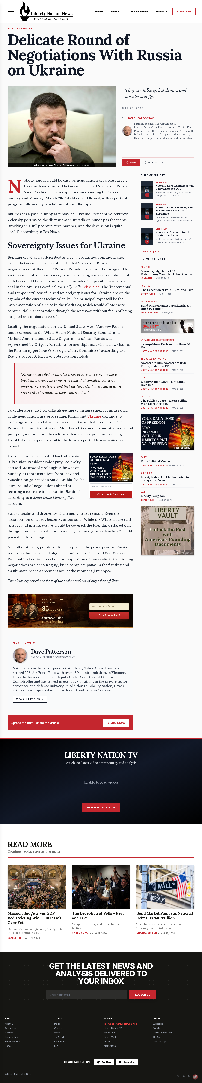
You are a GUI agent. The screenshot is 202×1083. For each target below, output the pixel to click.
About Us (10, 1023)
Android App (159, 1041)
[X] (178, 1076)
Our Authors (11, 1028)
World (57, 1032)
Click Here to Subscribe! (111, 494)
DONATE (161, 11)
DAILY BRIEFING (138, 11)
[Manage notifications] (195, 1076)
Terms (8, 1045)
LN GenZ (108, 1041)
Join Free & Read (109, 615)
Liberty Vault (110, 1037)
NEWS (115, 11)
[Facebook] (184, 1076)
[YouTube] (189, 1076)
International (110, 1045)
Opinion (58, 1028)
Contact (9, 1032)
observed (92, 287)
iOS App (157, 1037)
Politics (58, 1023)
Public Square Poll (162, 1032)
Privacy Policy (12, 1041)
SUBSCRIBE (184, 11)
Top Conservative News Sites (120, 1023)
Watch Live (109, 1032)
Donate (156, 1028)
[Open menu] (10, 11)
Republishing (11, 1037)
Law (56, 1045)
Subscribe (142, 994)
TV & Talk (59, 1037)
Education (59, 1041)
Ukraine (94, 416)
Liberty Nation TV (113, 1028)
